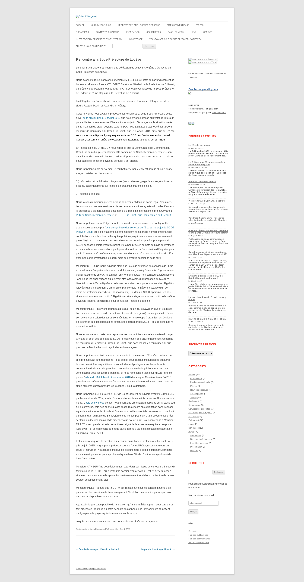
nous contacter (219, 112)
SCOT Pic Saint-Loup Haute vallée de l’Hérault (144, 215)
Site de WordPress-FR (198, 542)
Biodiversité (135, 39)
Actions (191, 374)
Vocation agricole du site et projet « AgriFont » (175, 39)
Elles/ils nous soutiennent (90, 46)
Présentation (196, 447)
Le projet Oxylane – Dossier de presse (139, 25)
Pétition (193, 386)
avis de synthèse (95, 402)
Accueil (80, 25)
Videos (199, 25)
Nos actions (82, 32)
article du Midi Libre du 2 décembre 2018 (108, 377)
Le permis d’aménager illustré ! (158, 549)
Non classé (193, 428)
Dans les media (176, 32)
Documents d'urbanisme (201, 439)
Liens (193, 32)
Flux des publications (198, 535)
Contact (207, 32)
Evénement (110, 529)
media (191, 424)
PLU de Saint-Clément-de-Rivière (95, 215)
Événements (132, 32)
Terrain (193, 397)
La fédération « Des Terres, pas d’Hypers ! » (99, 39)
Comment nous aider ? (107, 32)
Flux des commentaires (199, 539)
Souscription (153, 32)
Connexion (193, 531)
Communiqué (194, 405)
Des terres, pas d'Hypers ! (200, 412)
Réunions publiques (199, 390)
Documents (193, 416)
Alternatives (195, 435)
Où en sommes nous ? (178, 25)
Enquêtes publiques (199, 443)
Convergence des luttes (199, 409)
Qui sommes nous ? (101, 25)
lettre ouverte (196, 378)
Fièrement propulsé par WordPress (91, 569)
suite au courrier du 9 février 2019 (101, 118)
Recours (194, 450)
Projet (191, 431)
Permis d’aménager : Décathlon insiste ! (97, 549)
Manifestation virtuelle (200, 382)
